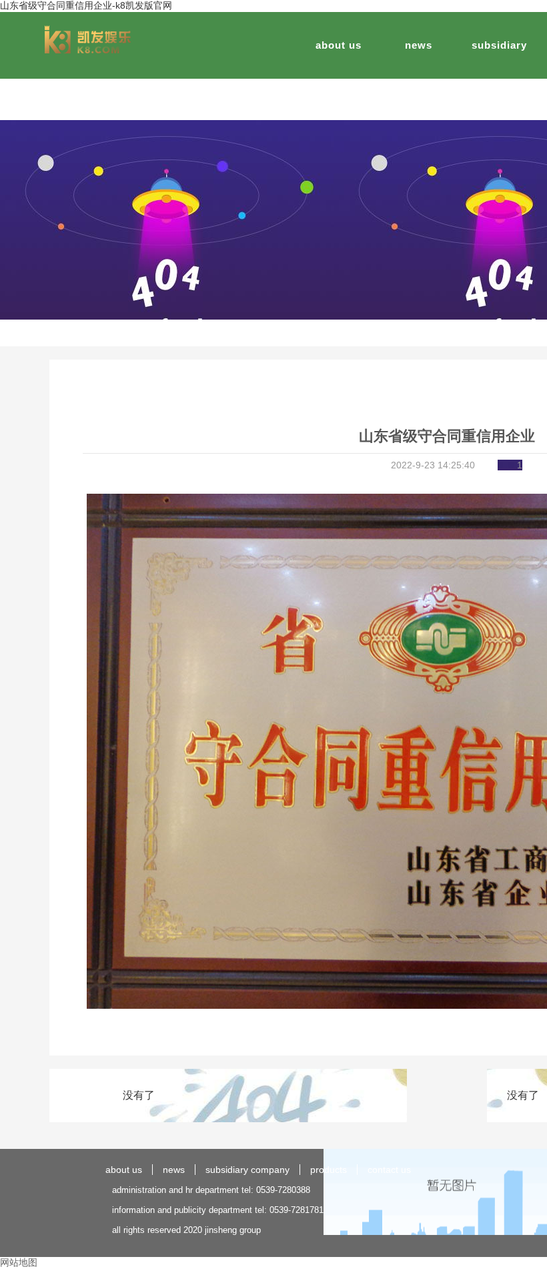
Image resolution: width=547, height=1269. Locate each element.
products (328, 1169)
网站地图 (18, 1262)
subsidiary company (247, 1169)
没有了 (139, 1095)
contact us (389, 1169)
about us (339, 45)
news (418, 45)
